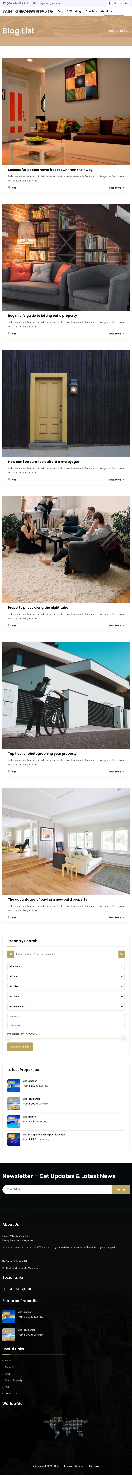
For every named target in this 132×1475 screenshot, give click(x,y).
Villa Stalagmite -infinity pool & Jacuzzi (44, 1135)
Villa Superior (30, 1081)
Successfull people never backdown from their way (50, 169)
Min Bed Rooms (17, 1006)
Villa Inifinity (29, 1117)
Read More (115, 188)
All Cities (13, 986)
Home (24, 11)
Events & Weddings (70, 11)
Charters (91, 11)
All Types (13, 976)
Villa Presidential (31, 1099)
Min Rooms (14, 996)
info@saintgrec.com (49, 3)
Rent (12, 1082)
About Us (106, 11)
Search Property (20, 1047)
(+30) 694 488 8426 (18, 3)
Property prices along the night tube (38, 607)
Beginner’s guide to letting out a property (42, 315)
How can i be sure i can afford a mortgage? (44, 461)
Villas (34, 11)
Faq (7, 1387)
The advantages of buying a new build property (47, 899)
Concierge (47, 11)
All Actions (14, 966)
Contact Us (11, 1394)
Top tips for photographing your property (42, 753)
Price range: (13, 1034)
